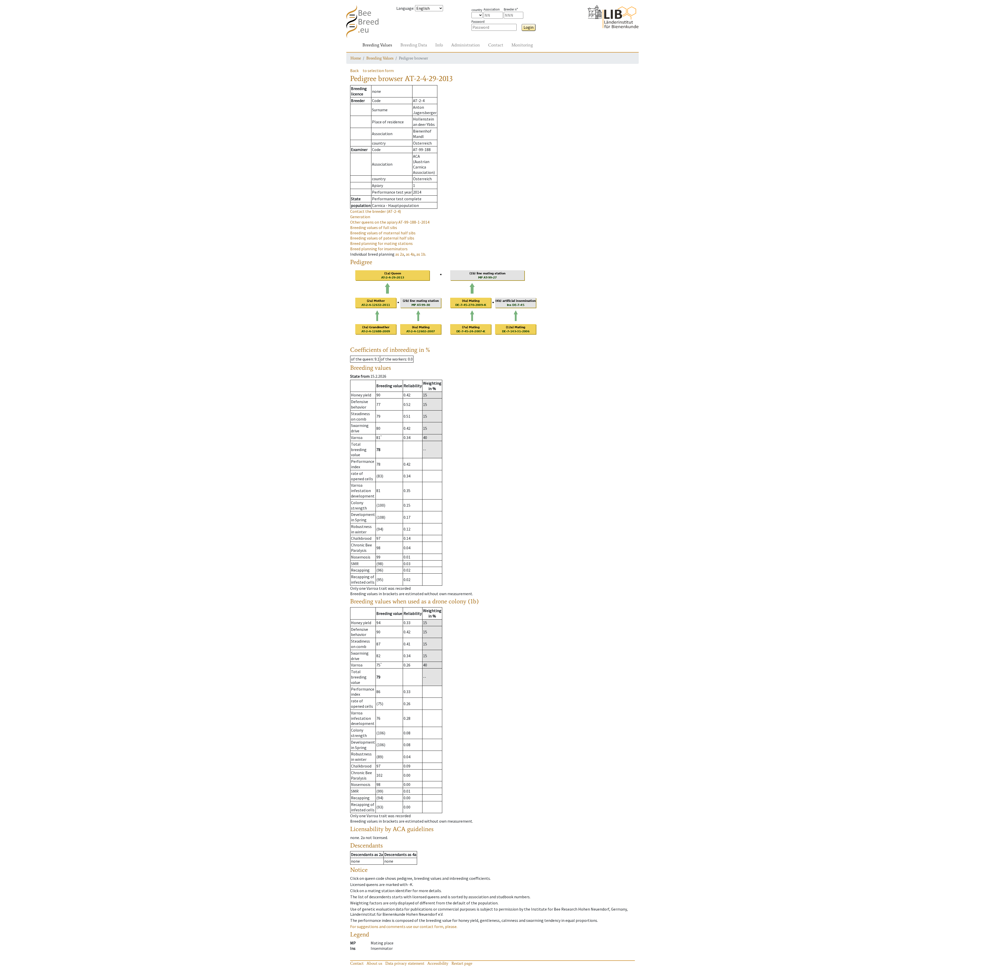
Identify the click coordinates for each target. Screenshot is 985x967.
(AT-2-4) (375, 211)
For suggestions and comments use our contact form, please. (403, 926)
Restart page (461, 963)
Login (529, 27)
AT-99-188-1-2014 (389, 222)
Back (354, 70)
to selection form (378, 70)
